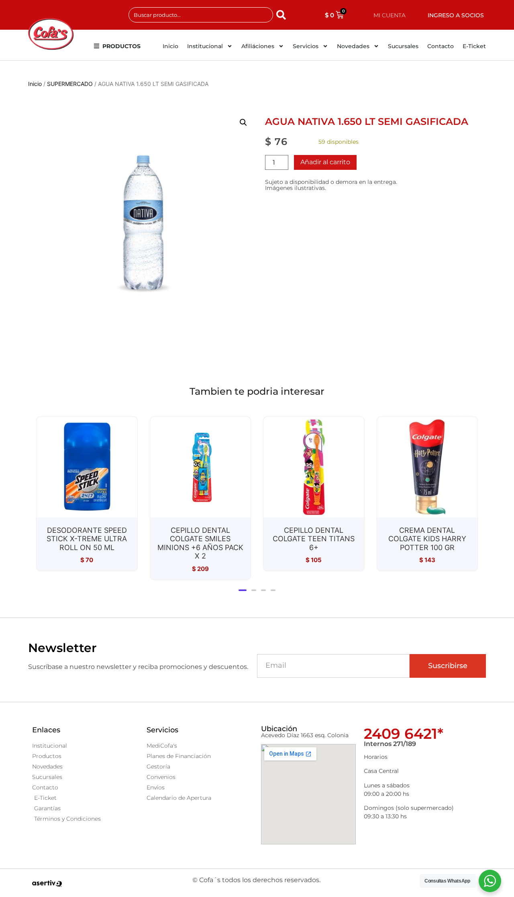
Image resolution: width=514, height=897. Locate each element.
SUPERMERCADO (70, 83)
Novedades (353, 46)
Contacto (440, 46)
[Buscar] (282, 14)
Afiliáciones (257, 46)
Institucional (205, 46)
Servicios (305, 46)
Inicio (170, 46)
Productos (121, 46)
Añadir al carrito (325, 162)
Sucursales (403, 46)
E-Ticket (474, 46)
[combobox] (200, 14)
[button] (243, 122)
